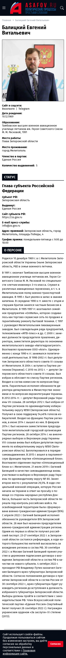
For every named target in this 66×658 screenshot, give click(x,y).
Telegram (24, 108)
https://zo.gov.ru (12, 217)
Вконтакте (8, 108)
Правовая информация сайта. (19, 652)
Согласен (55, 644)
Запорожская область (16, 200)
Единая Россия (11, 208)
